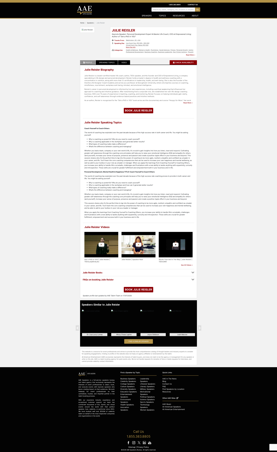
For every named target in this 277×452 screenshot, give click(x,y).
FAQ (164, 386)
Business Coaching (151, 52)
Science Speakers (147, 399)
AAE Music (166, 404)
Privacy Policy (143, 447)
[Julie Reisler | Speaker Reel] (138, 244)
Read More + (190, 55)
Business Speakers (128, 379)
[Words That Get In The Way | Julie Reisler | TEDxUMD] (176, 244)
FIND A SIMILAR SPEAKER (139, 341)
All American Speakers (171, 407)
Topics (162, 16)
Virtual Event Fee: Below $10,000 (137, 45)
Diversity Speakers (128, 389)
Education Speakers (128, 392)
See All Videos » (187, 265)
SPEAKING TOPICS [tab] (106, 62)
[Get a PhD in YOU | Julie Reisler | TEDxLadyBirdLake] (101, 244)
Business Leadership (165, 52)
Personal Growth (182, 50)
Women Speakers (147, 410)
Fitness (173, 50)
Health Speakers (127, 405)
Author (191, 50)
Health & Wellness (132, 50)
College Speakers (127, 384)
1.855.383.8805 (175, 5)
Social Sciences (164, 50)
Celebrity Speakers (128, 381)
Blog (164, 381)
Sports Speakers (147, 402)
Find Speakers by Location (173, 389)
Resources (179, 16)
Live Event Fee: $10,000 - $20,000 (137, 43)
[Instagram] (134, 444)
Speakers (147, 16)
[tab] (88, 62)
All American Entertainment (173, 409)
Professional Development (135, 52)
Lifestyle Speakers (147, 384)
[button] (77, 328)
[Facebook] (128, 444)
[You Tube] (149, 444)
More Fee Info (130, 47)
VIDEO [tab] (124, 62)
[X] (139, 444)
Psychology (154, 50)
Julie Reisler (123, 30)
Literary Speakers (147, 386)
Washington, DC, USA (133, 40)
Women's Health (144, 50)
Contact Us (193, 5)
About (195, 16)
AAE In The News (169, 379)
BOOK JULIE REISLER (138, 110)
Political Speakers (147, 397)
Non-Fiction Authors (180, 52)
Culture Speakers (127, 386)
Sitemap (131, 447)
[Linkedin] (144, 444)
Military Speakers (147, 389)
